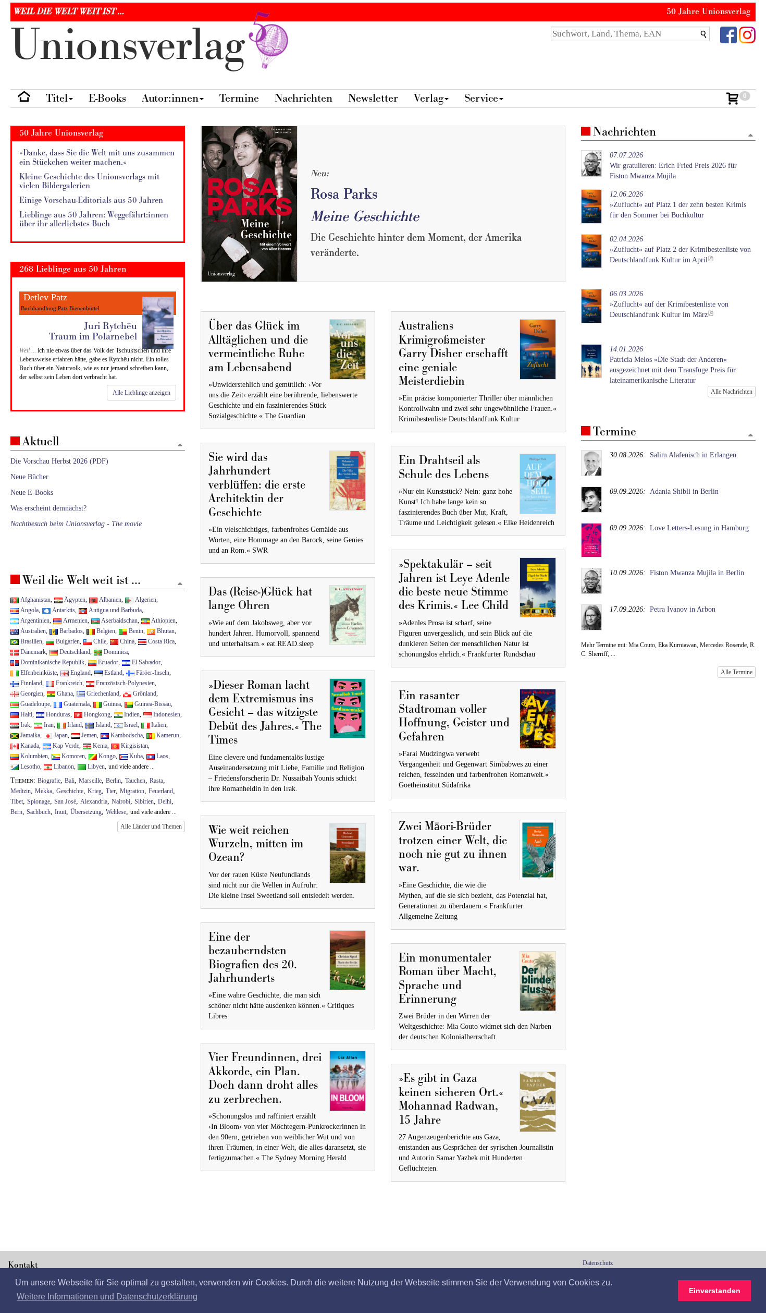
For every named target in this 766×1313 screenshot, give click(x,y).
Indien (131, 714)
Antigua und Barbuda (114, 610)
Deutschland (74, 651)
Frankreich (68, 683)
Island (102, 724)
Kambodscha (126, 735)
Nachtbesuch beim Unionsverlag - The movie (76, 524)
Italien (158, 724)
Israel (130, 724)
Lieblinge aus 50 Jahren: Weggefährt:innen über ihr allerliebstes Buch (93, 219)
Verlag (428, 98)
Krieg (95, 791)
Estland (112, 672)
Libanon (63, 766)
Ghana (64, 693)
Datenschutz (598, 1263)
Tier (111, 791)
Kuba (135, 756)
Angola (29, 610)
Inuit (60, 812)
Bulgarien (67, 641)
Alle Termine (736, 672)
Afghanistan (35, 599)
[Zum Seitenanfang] (751, 135)
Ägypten (74, 599)
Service (481, 98)
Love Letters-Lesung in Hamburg (699, 528)
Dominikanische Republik (51, 662)
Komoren (72, 756)
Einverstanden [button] (714, 1290)
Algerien (144, 599)
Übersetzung (86, 812)
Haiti (25, 714)
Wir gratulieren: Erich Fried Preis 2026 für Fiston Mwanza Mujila (673, 165)
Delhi (164, 801)
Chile (99, 641)
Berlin (113, 780)
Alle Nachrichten (731, 391)
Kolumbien (33, 756)
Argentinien (34, 620)
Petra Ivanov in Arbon (682, 609)
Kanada (29, 745)
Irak (24, 724)
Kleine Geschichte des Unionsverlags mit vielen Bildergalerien (89, 181)
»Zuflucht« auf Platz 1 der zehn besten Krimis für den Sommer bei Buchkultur (678, 204)
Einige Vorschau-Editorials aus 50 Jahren (91, 200)
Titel (57, 98)
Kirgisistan (133, 745)
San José (65, 801)
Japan (60, 735)
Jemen (88, 735)
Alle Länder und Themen (151, 826)
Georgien (31, 693)
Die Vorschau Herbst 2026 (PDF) (59, 461)
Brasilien (30, 641)
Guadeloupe (34, 704)
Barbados (70, 631)
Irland (74, 724)
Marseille (90, 780)
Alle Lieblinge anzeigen (141, 392)
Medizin (20, 791)
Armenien (74, 620)
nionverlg (133, 45)
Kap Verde (65, 745)
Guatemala (76, 704)
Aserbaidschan (119, 620)
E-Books (107, 98)
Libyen (95, 766)
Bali (70, 780)
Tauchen (135, 780)
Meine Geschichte (365, 217)
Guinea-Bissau (152, 704)
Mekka (43, 791)
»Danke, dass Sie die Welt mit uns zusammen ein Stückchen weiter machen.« (97, 157)
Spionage (38, 801)
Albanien (109, 599)
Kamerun (167, 735)
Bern (16, 812)
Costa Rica (160, 641)
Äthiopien (163, 620)
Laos (161, 756)
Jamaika (29, 735)
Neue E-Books (31, 492)
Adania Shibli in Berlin (684, 491)
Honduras (57, 714)
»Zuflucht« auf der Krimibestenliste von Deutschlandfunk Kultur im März (669, 304)
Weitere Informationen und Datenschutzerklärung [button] (107, 1296)
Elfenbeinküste (38, 672)
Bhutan (165, 631)
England (80, 672)
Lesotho (29, 766)
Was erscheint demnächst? (48, 508)
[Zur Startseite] (24, 99)
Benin (135, 631)
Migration (132, 791)
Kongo (106, 756)
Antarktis (63, 610)
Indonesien (166, 714)
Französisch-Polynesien (124, 683)
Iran (48, 724)
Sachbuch (39, 812)
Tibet (16, 801)
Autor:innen (170, 98)
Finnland (30, 683)
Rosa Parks (344, 194)
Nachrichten (303, 98)
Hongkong (96, 714)
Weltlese (116, 812)
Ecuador (107, 662)
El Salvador (145, 662)
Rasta (156, 780)
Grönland (143, 693)
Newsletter (373, 98)
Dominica (115, 651)
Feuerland (161, 791)
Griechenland (102, 693)
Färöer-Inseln (151, 672)
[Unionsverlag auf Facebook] (728, 34)
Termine (239, 98)
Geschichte (69, 791)
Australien (32, 631)
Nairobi (121, 801)
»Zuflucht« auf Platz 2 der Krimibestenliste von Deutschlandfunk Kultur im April (680, 249)
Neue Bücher (29, 477)
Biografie (49, 780)
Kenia (99, 745)
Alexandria (93, 801)
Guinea (111, 704)
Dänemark (32, 651)
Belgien (105, 631)
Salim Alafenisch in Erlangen (693, 455)
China (126, 641)
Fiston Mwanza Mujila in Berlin (697, 573)
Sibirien (144, 801)
